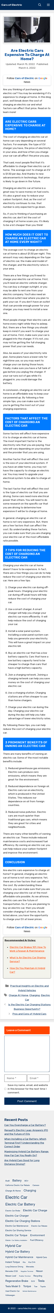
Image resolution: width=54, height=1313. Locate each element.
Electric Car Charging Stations (22, 1221)
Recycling (37, 1275)
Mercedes (30, 1266)
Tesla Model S (12, 1286)
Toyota (43, 1286)
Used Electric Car (12, 1291)
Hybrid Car (13, 1245)
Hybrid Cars (41, 1257)
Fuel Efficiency (36, 1239)
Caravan (36, 1185)
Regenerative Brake (16, 1281)
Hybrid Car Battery (17, 1251)
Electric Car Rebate (39, 1225)
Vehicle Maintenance (29, 1291)
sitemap (42, 1308)
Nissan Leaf (10, 1275)
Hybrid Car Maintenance (19, 1257)
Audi (7, 1180)
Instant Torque (12, 1261)
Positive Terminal (25, 1276)
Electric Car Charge (35, 1210)
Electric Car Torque (16, 1235)
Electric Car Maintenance (16, 1225)
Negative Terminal (27, 1271)
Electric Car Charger (17, 1215)
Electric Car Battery (20, 1204)
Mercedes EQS (11, 1271)
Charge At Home (18, 995)
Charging (34, 995)
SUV (33, 1281)
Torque (27, 1286)
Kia (24, 1262)
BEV (26, 1180)
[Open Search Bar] (39, 5)
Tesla (41, 1281)
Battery (17, 1180)
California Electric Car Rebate (17, 1185)
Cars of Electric (11, 4)
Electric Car (16, 1197)
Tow (35, 1286)
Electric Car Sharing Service (18, 1230)
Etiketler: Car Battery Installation (16, 1240)
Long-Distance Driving (14, 1266)
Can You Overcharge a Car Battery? (25, 1125)
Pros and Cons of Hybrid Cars (29, 1013)
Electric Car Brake (12, 1210)
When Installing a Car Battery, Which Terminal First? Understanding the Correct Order (25, 1143)
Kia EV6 (31, 1262)
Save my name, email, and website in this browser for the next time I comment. (28, 1089)
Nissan (39, 1270)
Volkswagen (10, 1295)
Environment (37, 1235)
